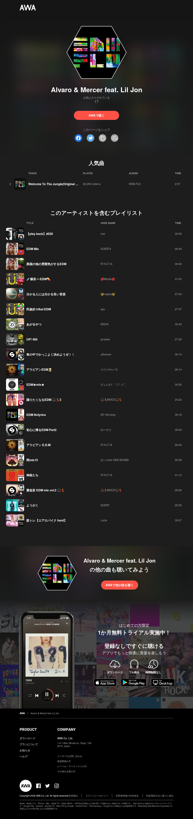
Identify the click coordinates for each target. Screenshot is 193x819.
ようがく (32, 505)
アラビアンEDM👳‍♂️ (39, 369)
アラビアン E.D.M (38, 445)
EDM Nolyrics (36, 415)
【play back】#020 (39, 234)
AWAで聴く (97, 115)
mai (103, 233)
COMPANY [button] (66, 729)
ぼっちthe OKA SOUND (115, 460)
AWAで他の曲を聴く (120, 585)
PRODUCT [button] (28, 729)
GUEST (105, 505)
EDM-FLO (135, 184)
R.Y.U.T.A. (107, 264)
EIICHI (104, 324)
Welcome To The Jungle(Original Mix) (54, 184)
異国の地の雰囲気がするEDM (46, 264)
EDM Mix (32, 249)
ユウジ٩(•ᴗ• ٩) (109, 369)
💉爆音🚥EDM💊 (38, 279)
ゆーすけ (106, 430)
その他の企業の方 (66, 771)
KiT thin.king (108, 414)
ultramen (106, 354)
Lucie (104, 520)
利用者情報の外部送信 (127, 795)
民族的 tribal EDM (38, 309)
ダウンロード (27, 738)
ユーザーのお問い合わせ (69, 756)
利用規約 (73, 795)
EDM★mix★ (35, 384)
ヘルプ (24, 756)
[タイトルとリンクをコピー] (102, 138)
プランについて (29, 744)
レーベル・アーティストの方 (72, 766)
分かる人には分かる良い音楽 (46, 294)
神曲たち (32, 475)
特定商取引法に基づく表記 (159, 795)
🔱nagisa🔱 (108, 294)
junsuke (105, 339)
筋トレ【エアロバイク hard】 (46, 520)
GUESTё (106, 249)
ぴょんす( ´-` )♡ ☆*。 (114, 384)
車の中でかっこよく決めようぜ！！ (50, 354)
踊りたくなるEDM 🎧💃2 (43, 399)
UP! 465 (32, 339)
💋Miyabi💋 (108, 279)
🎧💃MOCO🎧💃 (111, 399)
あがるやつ (33, 324)
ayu (103, 309)
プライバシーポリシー (97, 795)
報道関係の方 (64, 761)
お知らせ (25, 750)
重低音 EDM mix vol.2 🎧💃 (45, 490)
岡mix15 (32, 460)
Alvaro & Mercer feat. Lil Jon (45, 713)
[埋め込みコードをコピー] (114, 138)
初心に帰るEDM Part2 (41, 430)
